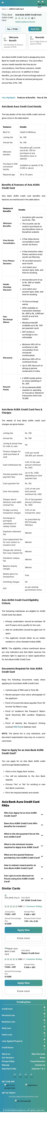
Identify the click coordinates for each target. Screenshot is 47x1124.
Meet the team (38, 1054)
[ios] (34, 1087)
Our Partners (8, 1057)
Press (42, 1057)
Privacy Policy (8, 1061)
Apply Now (35, 29)
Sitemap (5, 1065)
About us (6, 1054)
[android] (13, 1087)
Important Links (9, 1069)
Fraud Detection (37, 1061)
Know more (23, 938)
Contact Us (40, 1065)
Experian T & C (38, 1069)
